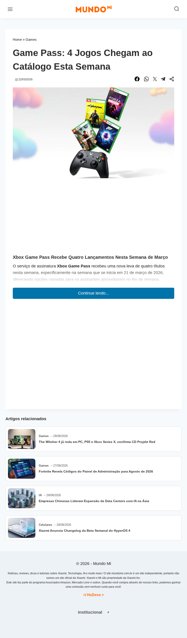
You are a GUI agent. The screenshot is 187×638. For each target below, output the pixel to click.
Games (31, 39)
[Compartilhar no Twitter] (155, 80)
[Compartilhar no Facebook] (137, 80)
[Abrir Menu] (10, 9)
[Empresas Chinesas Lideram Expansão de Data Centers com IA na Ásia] (21, 498)
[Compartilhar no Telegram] (163, 79)
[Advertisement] (93, 220)
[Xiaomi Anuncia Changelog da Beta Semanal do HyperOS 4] (21, 528)
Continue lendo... (93, 293)
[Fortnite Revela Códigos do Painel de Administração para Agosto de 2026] (21, 469)
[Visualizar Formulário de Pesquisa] (177, 9)
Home (17, 39)
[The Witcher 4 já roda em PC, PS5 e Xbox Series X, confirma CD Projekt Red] (21, 439)
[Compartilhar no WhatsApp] (146, 79)
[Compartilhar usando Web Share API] (171, 79)
